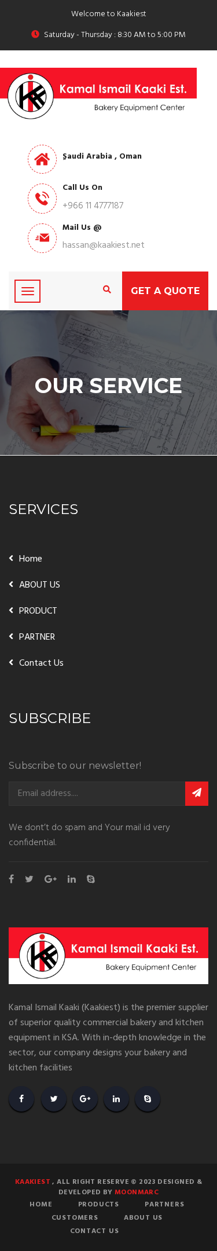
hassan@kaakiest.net (103, 245)
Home (30, 559)
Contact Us (41, 663)
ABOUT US (39, 585)
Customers (75, 1218)
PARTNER (37, 637)
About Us (143, 1218)
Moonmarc (137, 1192)
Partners (164, 1205)
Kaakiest (32, 1182)
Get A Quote (165, 290)
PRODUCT (38, 611)
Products (98, 1205)
